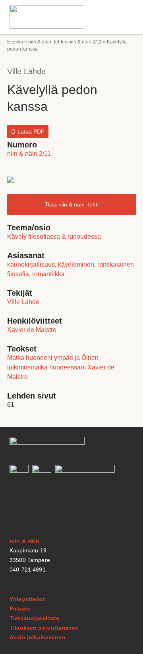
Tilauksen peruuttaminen (44, 628)
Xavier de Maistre (31, 329)
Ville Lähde (26, 71)
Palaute (20, 608)
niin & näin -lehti (45, 42)
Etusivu (15, 42)
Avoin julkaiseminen (38, 637)
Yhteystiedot (27, 599)
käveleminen (76, 264)
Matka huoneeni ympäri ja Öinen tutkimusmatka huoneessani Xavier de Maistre (60, 367)
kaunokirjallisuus (31, 264)
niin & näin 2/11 (85, 42)
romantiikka (48, 274)
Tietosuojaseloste (34, 618)
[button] (124, 17)
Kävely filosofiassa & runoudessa (54, 236)
